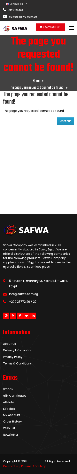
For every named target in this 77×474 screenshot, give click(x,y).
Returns (26, 466)
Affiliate (8, 402)
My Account (11, 415)
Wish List (9, 428)
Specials (9, 409)
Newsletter (10, 435)
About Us (9, 344)
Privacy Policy (12, 357)
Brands (8, 389)
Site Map (40, 466)
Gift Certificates (14, 396)
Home (36, 81)
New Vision (35, 461)
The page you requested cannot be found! (36, 88)
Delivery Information (17, 350)
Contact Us (10, 466)
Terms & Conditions (17, 363)
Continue (65, 121)
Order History (12, 421)
